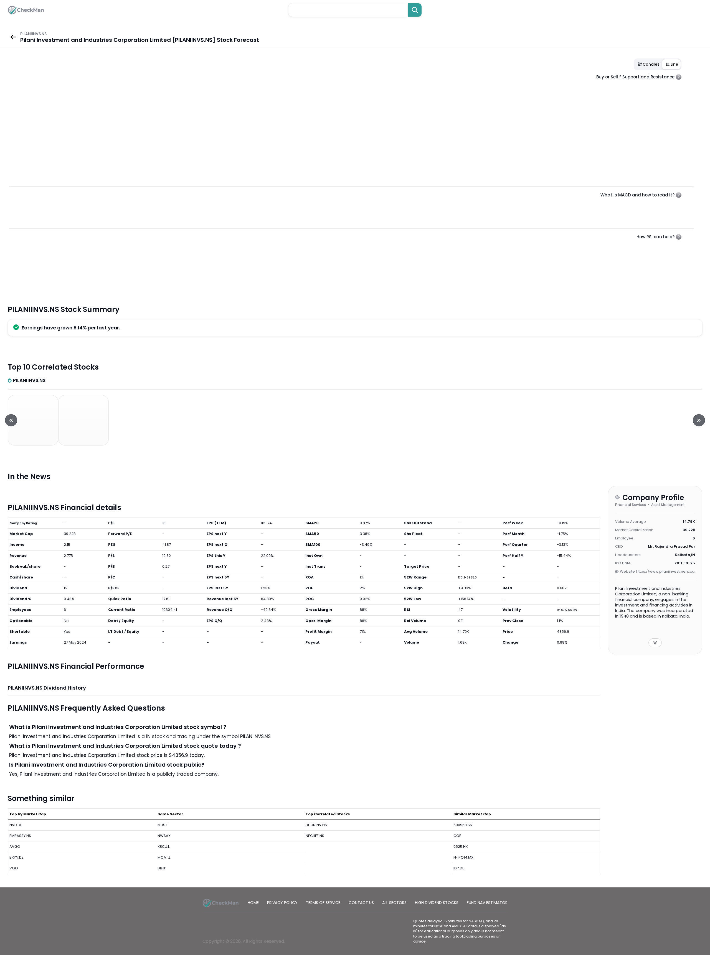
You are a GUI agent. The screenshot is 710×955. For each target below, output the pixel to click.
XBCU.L (163, 846)
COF (457, 835)
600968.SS (462, 825)
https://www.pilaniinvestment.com (665, 571)
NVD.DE (15, 825)
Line (674, 64)
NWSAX (164, 835)
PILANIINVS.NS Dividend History (47, 687)
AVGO (14, 846)
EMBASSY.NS (20, 835)
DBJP (162, 868)
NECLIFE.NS (315, 835)
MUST (162, 825)
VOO (13, 868)
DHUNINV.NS (316, 825)
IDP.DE (458, 868)
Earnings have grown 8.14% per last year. (71, 327)
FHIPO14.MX (463, 857)
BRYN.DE (16, 857)
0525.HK (460, 846)
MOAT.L (164, 857)
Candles (651, 64)
